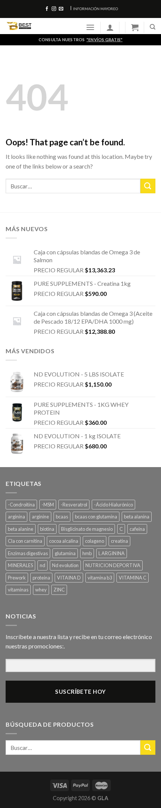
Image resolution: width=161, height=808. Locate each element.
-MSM (48, 505)
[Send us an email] (61, 9)
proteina (41, 578)
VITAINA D (69, 578)
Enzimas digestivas (28, 553)
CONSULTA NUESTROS (80, 39)
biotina (47, 529)
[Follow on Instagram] (54, 9)
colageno (94, 541)
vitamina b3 (100, 578)
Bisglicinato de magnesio (87, 529)
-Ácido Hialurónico (113, 505)
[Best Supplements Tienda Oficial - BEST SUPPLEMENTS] (40, 26)
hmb (87, 553)
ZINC (59, 590)
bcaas (62, 517)
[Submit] (147, 186)
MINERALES (20, 565)
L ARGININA (111, 553)
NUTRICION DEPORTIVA (112, 565)
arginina (16, 517)
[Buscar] (152, 27)
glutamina (65, 553)
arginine (40, 517)
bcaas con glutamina (96, 517)
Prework (17, 578)
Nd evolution (65, 565)
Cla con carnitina (25, 541)
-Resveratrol (74, 505)
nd (42, 565)
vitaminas (18, 590)
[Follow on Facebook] (47, 9)
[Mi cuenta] (110, 27)
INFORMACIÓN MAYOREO (95, 9)
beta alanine (20, 529)
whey (41, 590)
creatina (119, 541)
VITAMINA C (132, 578)
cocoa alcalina (63, 541)
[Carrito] (135, 27)
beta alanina (136, 517)
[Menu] (90, 27)
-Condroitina (21, 505)
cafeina (137, 529)
